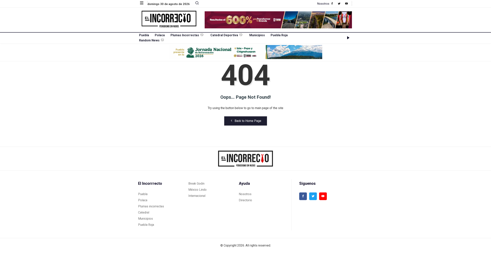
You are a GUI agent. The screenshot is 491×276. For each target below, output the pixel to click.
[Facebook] (334, 3)
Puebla (144, 35)
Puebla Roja (279, 35)
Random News (149, 40)
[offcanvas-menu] (143, 3)
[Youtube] (348, 3)
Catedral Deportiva (224, 35)
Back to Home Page (248, 121)
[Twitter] (341, 3)
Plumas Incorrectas (185, 35)
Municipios (257, 35)
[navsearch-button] (195, 4)
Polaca (160, 35)
